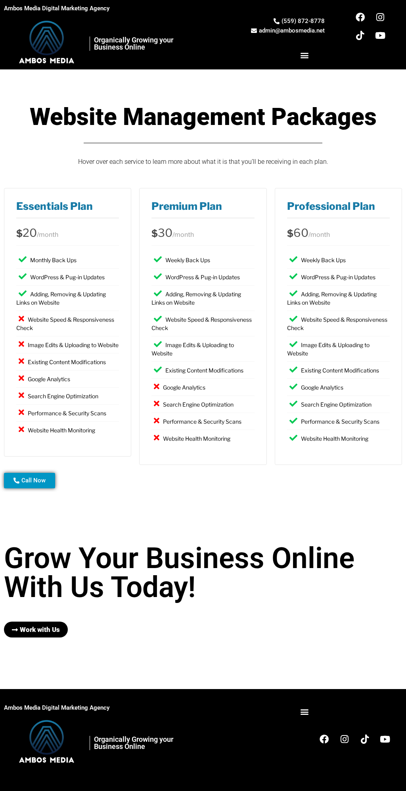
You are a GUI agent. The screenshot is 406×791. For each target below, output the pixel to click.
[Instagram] (380, 17)
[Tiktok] (360, 35)
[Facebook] (360, 17)
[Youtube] (380, 35)
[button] (304, 54)
